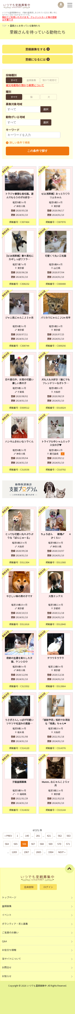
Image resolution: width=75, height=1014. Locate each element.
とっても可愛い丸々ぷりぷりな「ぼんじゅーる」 (19, 535)
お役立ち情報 (9, 950)
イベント (6, 914)
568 (42, 844)
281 (38, 835)
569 (50, 844)
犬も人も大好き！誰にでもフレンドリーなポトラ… (56, 381)
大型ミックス (56, 596)
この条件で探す (37, 150)
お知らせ (6, 976)
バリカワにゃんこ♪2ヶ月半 (55, 317)
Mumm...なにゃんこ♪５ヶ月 (56, 783)
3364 (50, 852)
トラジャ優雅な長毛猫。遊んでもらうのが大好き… (19, 195)
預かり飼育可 (49, 80)
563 (68, 835)
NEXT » (61, 852)
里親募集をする (35, 49)
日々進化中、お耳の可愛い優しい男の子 (19, 381)
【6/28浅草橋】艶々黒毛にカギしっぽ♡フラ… (19, 257)
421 (49, 835)
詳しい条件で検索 (19, 142)
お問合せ (6, 967)
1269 (14, 852)
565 (15, 844)
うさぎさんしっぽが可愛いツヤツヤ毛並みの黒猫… (19, 721)
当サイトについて (11, 958)
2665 (38, 852)
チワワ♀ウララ (55, 658)
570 (59, 844)
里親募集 (31, 80)
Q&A (4, 941)
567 (33, 844)
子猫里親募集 (19, 782)
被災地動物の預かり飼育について (25, 85)
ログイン (48, 887)
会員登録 (28, 887)
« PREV (8, 835)
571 (68, 844)
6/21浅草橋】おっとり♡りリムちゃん (56, 195)
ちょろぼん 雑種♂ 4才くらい (55, 535)
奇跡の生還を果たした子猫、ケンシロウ (19, 659)
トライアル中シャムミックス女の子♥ (56, 443)
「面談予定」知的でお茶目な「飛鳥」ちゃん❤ (56, 721)
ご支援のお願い (10, 932)
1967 (26, 852)
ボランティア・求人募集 (15, 923)
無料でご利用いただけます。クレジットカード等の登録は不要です (29, 18)
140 (27, 835)
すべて (14, 80)
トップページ (9, 897)
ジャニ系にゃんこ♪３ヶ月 (19, 317)
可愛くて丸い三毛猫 (55, 255)
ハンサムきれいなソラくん (19, 441)
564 (7, 844)
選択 (45, 109)
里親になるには (35, 59)
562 (60, 835)
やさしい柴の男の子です (19, 596)
